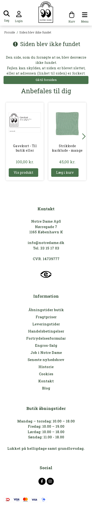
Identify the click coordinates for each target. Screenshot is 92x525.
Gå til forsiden (46, 80)
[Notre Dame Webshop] (46, 12)
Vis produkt (23, 172)
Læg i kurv (65, 172)
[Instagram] (50, 481)
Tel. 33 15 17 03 (46, 248)
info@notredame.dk (46, 242)
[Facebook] (42, 481)
